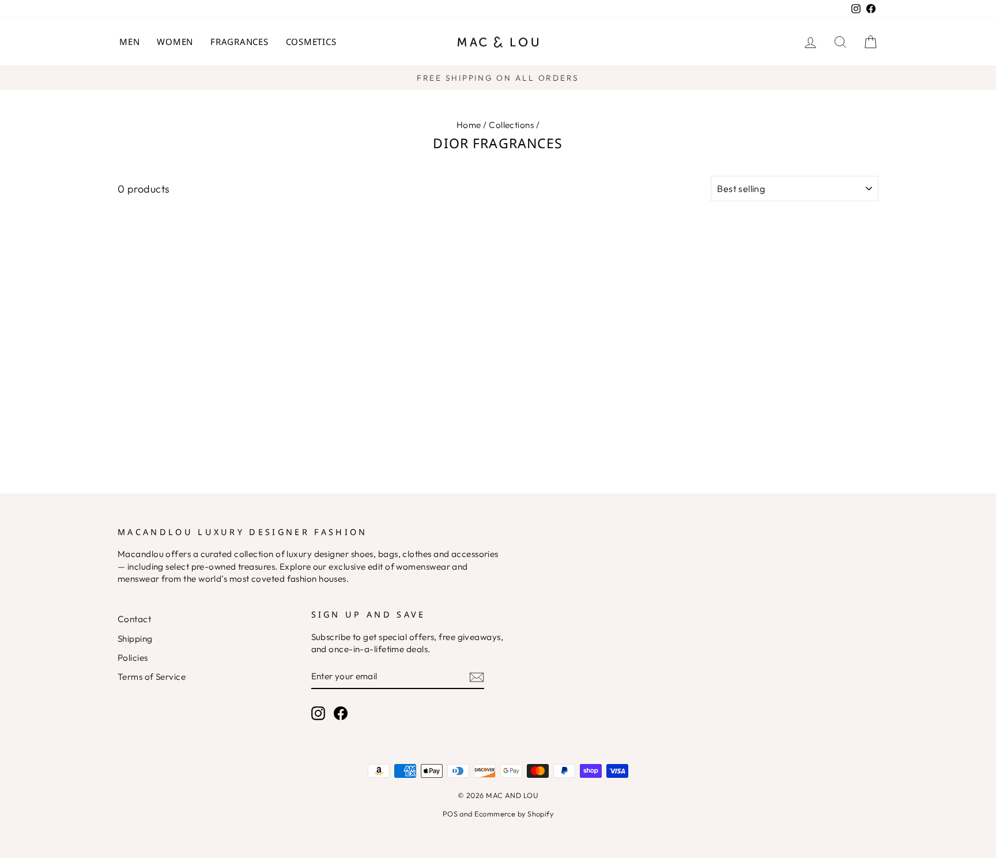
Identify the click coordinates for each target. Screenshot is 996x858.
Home (468, 124)
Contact (134, 619)
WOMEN (175, 41)
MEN (129, 41)
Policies (133, 657)
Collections (511, 124)
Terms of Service (152, 676)
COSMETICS (311, 41)
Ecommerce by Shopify (513, 813)
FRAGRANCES (239, 41)
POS (450, 813)
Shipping (135, 638)
